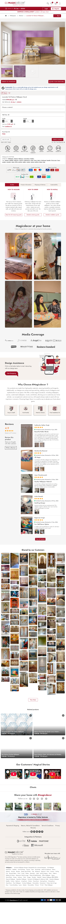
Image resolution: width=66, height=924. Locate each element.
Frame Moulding (13, 885)
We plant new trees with (52, 853)
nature (13, 162)
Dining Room (51, 881)
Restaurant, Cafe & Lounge (22, 875)
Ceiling (57, 871)
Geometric (32, 873)
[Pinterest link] (42, 832)
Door (7, 885)
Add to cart (5, 139)
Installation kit (8, 126)
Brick (48, 871)
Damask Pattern (12, 873)
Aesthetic (14, 869)
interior (39, 160)
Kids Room (8, 869)
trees (44, 162)
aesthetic (11, 160)
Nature (53, 869)
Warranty (33, 828)
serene (32, 162)
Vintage (29, 877)
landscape (43, 160)
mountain (9, 162)
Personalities (36, 883)
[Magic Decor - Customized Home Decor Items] (15, 3)
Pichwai (37, 885)
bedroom (16, 160)
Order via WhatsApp (8, 82)
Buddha (8, 881)
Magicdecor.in (14, 900)
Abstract (16, 158)
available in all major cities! (33, 12)
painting (20, 162)
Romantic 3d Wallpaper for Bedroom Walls (38, 879)
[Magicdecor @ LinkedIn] (42, 798)
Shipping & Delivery (40, 185)
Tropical (28, 869)
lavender (49, 160)
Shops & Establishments (35, 875)
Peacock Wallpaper (10, 879)
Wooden (34, 877)
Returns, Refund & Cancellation (30, 826)
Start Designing (11, 373)
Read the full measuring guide (13, 215)
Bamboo (18, 871)
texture (40, 162)
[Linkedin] (37, 832)
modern (4, 162)
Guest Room (9, 883)
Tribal (24, 877)
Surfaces (20, 877)
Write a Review (11, 448)
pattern (24, 162)
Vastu (32, 869)
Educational (42, 883)
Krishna (12, 881)
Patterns (55, 873)
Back (58, 16)
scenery (28, 162)
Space (53, 875)
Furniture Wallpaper (26, 883)
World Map (37, 869)
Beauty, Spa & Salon (26, 871)
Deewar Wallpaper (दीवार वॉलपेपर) (50, 877)
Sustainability (54, 185)
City (7, 873)
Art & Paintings (21, 869)
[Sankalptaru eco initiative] (52, 857)
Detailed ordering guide (33, 215)
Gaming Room (43, 881)
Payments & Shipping (12, 826)
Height (25, 119)
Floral (19, 873)
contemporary (26, 160)
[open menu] (60, 3)
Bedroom (21, 158)
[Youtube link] (31, 832)
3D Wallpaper (50, 867)
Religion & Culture (10, 875)
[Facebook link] (39, 832)
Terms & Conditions (47, 826)
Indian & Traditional (46, 869)
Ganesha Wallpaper (54, 879)
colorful (21, 160)
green (32, 160)
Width (3, 119)
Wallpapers (10, 158)
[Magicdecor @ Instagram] (34, 798)
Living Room (27, 158)
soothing (37, 162)
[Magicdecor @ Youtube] (30, 798)
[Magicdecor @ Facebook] (46, 798)
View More (33, 700)
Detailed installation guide (52, 215)
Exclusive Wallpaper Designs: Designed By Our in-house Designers (30, 867)
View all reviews (40, 539)
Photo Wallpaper (49, 885)
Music (50, 873)
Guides (12, 185)
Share (5, 93)
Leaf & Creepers (44, 873)
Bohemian (37, 871)
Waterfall (39, 877)
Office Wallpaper (46, 875)
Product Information (26, 185)
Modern (32, 158)
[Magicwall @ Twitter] (38, 798)
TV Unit (41, 885)
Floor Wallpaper (17, 883)
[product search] (48, 3)
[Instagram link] (34, 832)
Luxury (20, 885)
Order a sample (57, 139)
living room (54, 160)
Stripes (15, 877)
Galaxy (27, 873)
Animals (13, 871)
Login (46, 9)
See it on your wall (57, 82)
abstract (7, 160)
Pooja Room (36, 881)
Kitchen (30, 881)
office (16, 162)
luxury (58, 160)
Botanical (43, 871)
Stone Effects (9, 877)
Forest (22, 873)
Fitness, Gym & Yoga (52, 883)
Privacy (57, 826)
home (35, 160)
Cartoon (52, 871)
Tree (33, 871)
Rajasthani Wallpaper (21, 879)
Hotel (37, 873)
